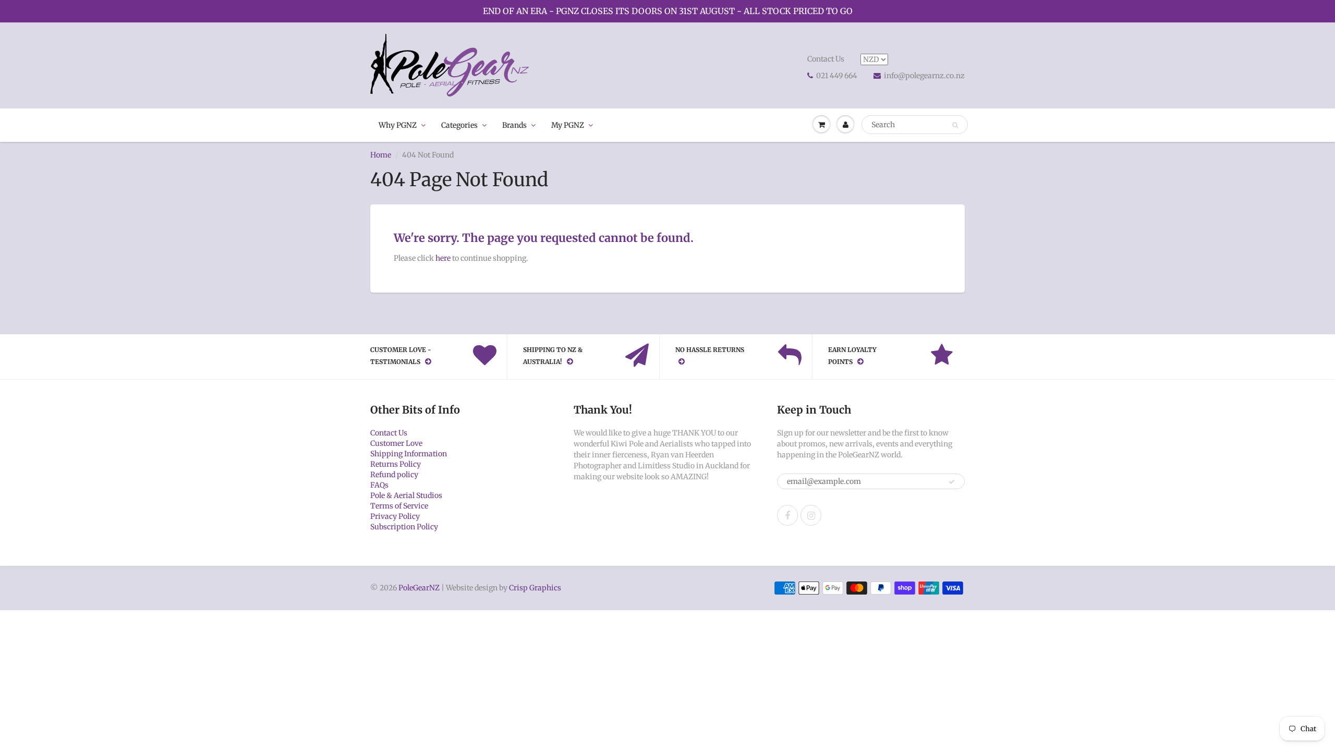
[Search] (955, 125)
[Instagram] (810, 515)
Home (380, 155)
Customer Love (396, 443)
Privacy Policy (395, 516)
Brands (514, 125)
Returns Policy (395, 464)
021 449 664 (836, 75)
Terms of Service (399, 506)
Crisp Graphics (535, 587)
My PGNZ (567, 125)
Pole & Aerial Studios (406, 495)
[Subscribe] (951, 482)
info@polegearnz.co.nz (924, 75)
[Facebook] (787, 515)
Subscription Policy (404, 526)
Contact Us (825, 59)
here (443, 258)
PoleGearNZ (419, 587)
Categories (459, 125)
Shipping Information (408, 453)
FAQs (379, 485)
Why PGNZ (398, 125)
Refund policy (394, 474)
